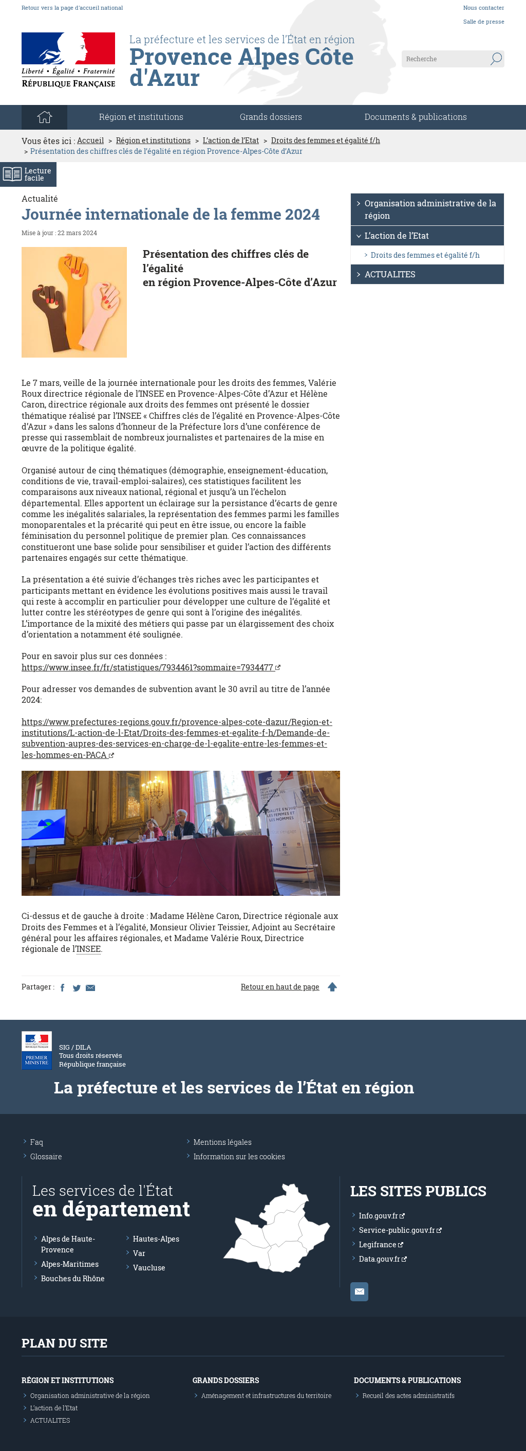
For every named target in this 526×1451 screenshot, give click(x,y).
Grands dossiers (271, 116)
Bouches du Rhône (73, 1278)
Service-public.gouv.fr (398, 1230)
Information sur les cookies (239, 1156)
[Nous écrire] (359, 1291)
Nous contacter (483, 7)
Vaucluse (149, 1267)
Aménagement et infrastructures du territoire (266, 1395)
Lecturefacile (38, 174)
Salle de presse (483, 21)
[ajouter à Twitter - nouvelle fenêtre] (76, 987)
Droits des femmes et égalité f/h (325, 140)
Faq (36, 1142)
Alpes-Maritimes (70, 1264)
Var (139, 1253)
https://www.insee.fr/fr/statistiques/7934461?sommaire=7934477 (148, 667)
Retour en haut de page (280, 987)
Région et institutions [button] (141, 116)
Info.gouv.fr (379, 1215)
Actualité (40, 198)
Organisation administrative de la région (430, 209)
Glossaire (46, 1156)
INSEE (89, 948)
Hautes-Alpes (156, 1239)
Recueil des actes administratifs (409, 1395)
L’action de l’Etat (231, 140)
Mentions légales (223, 1142)
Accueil (90, 140)
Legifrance (378, 1244)
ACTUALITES (390, 274)
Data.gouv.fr (380, 1259)
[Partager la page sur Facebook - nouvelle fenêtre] (62, 987)
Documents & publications (416, 116)
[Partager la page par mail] (90, 987)
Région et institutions (153, 140)
